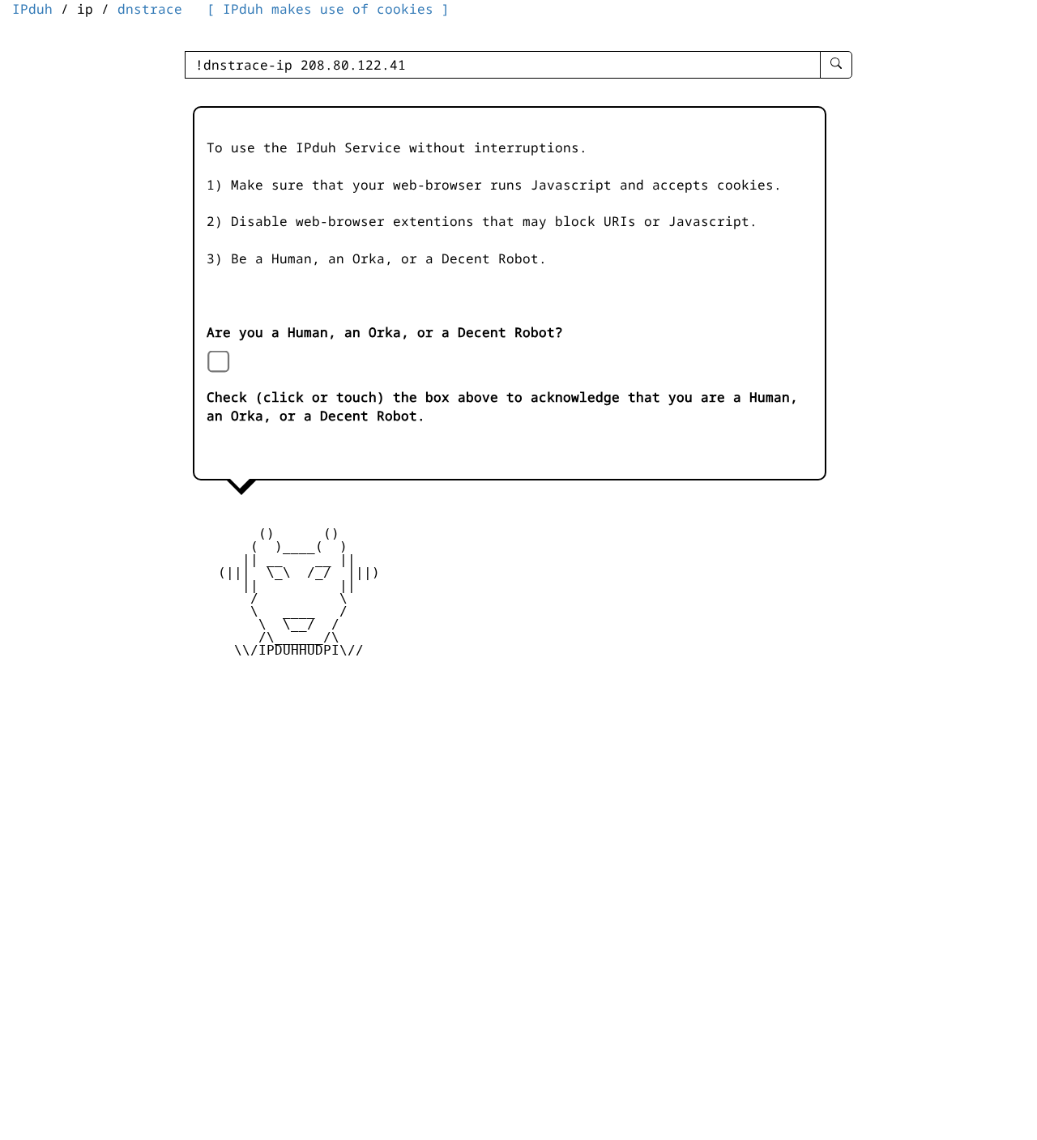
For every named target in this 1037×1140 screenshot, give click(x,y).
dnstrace (149, 9)
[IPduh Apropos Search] (836, 65)
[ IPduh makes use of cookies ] (328, 9)
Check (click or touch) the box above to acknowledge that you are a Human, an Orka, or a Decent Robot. (502, 406)
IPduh (32, 9)
